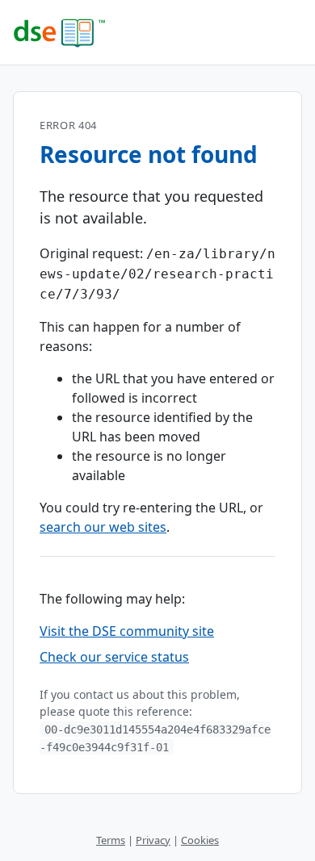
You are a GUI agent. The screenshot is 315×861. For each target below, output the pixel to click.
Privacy (153, 840)
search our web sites (103, 527)
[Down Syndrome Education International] (157, 32)
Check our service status (114, 657)
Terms (110, 840)
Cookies (200, 840)
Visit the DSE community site (127, 631)
